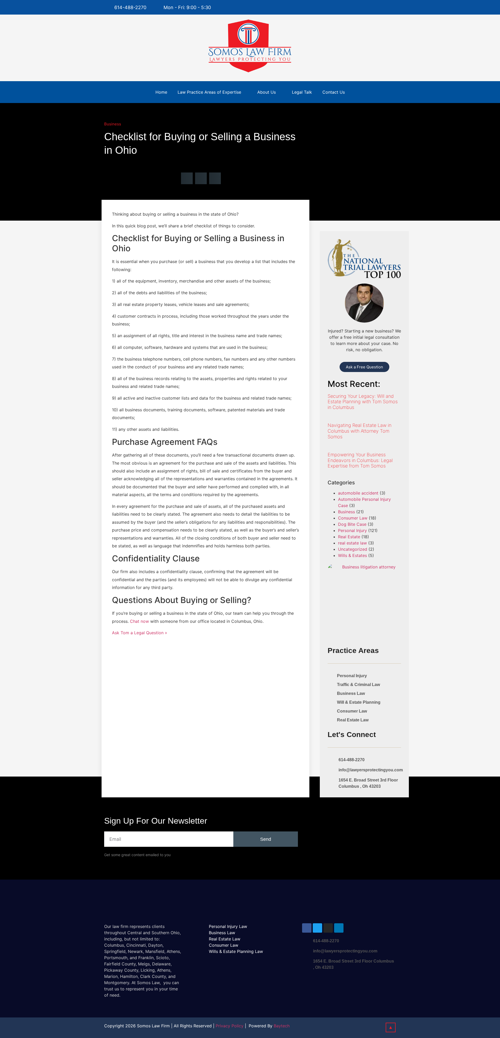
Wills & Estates (352, 555)
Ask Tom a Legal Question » (139, 632)
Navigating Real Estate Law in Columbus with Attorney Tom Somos (359, 430)
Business (112, 123)
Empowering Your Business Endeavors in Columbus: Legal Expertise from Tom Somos (360, 460)
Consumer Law (352, 518)
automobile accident (358, 493)
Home (161, 92)
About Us (266, 92)
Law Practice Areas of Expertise (209, 92)
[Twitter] (391, 7)
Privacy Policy (229, 1025)
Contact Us (333, 92)
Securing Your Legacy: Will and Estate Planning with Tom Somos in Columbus (363, 401)
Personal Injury (352, 530)
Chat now (139, 621)
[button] (187, 178)
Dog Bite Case (352, 524)
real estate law (352, 543)
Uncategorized (352, 549)
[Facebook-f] (380, 7)
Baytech (282, 1025)
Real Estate (349, 536)
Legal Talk (302, 92)
